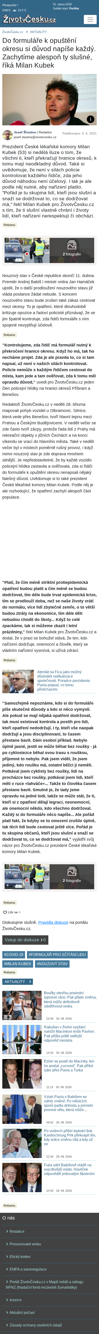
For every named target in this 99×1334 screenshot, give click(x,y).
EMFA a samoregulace (28, 1269)
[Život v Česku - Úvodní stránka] (30, 19)
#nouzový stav (52, 964)
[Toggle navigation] (90, 19)
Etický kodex (19, 1257)
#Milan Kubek (17, 964)
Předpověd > (10, 5)
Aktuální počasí (22, 1313)
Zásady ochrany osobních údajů (35, 1325)
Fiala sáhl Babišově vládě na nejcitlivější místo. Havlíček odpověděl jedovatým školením (69, 1169)
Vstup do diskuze (25, 939)
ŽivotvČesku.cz (12, 32)
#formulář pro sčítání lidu (57, 955)
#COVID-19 (13, 955)
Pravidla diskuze (53, 922)
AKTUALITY (38, 32)
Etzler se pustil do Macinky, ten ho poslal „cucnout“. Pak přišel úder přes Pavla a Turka (69, 1065)
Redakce (16, 1231)
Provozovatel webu (25, 1244)
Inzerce (15, 1300)
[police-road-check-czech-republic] (27, 250)
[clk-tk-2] (72, 250)
